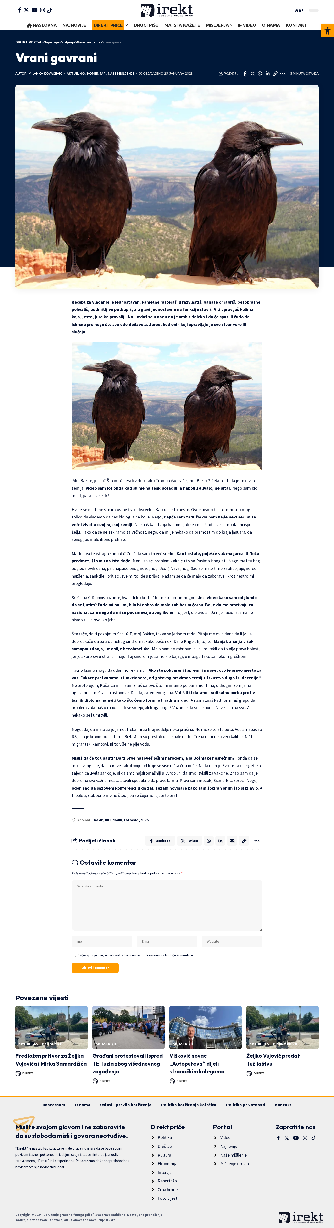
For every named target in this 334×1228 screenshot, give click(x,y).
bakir (98, 820)
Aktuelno (76, 73)
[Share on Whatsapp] (259, 74)
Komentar (96, 73)
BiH (108, 820)
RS (147, 820)
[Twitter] (26, 10)
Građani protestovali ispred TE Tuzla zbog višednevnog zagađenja (127, 1063)
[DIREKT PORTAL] (167, 10)
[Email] (232, 841)
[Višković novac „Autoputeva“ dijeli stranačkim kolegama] (205, 1027)
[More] (282, 74)
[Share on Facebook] (244, 74)
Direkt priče (285, 1044)
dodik (117, 820)
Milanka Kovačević (45, 73)
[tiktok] (49, 10)
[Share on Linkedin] (267, 74)
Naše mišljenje (121, 73)
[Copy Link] (275, 74)
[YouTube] (34, 10)
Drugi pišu (52, 1044)
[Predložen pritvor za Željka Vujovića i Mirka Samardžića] (51, 1027)
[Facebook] (19, 10)
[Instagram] (42, 10)
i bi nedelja (133, 820)
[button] (327, 30)
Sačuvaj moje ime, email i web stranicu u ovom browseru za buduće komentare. (136, 955)
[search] (289, 10)
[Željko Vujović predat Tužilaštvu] (282, 1027)
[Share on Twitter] (252, 74)
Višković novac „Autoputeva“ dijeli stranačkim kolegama (196, 1063)
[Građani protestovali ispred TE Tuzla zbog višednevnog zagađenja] (128, 1027)
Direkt (27, 1073)
